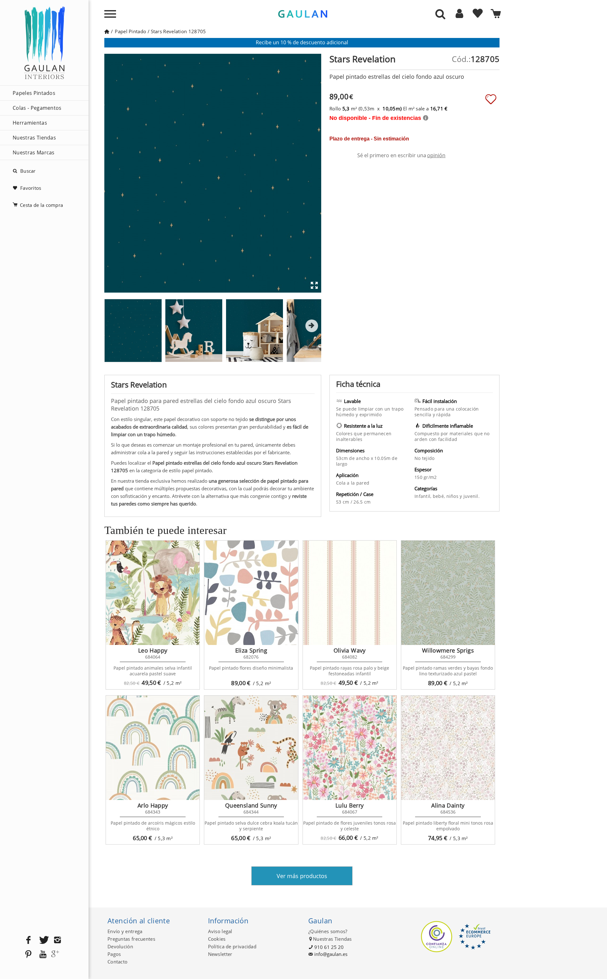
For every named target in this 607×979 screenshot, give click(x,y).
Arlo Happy (153, 805)
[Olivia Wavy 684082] (349, 593)
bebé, (439, 496)
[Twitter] (43, 940)
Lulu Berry (349, 805)
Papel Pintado (130, 31)
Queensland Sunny (251, 805)
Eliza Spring (251, 650)
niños (453, 496)
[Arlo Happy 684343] (152, 748)
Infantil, (423, 496)
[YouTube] (43, 954)
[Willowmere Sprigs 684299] (448, 593)
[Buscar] (440, 14)
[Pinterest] (28, 954)
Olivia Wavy (350, 650)
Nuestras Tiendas (34, 137)
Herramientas (30, 122)
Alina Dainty (447, 805)
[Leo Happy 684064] (152, 593)
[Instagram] (57, 940)
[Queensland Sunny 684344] (251, 748)
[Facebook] (28, 940)
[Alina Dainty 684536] (448, 748)
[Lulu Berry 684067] (349, 748)
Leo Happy (152, 650)
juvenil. (471, 496)
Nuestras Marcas (34, 152)
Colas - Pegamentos (37, 107)
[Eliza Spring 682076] (251, 593)
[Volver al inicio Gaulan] (106, 31)
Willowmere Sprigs (448, 650)
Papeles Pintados (34, 93)
